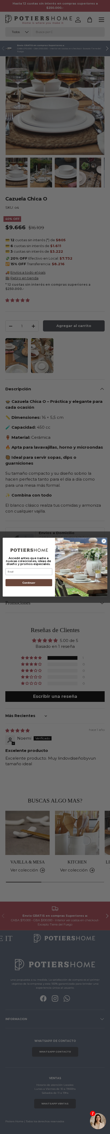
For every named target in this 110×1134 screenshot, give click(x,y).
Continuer (28, 582)
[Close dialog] (103, 541)
